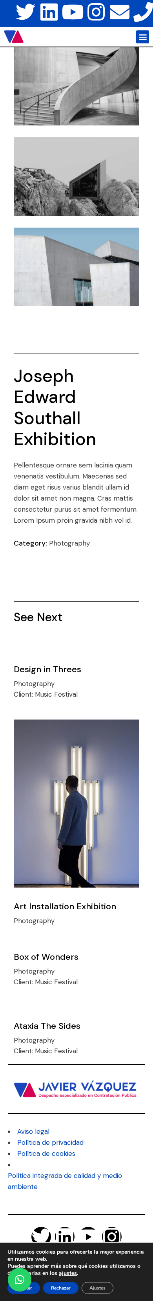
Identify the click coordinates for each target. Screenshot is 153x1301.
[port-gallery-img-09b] (76, 176)
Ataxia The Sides (47, 1026)
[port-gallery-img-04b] (76, 86)
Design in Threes (47, 669)
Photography (69, 543)
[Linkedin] (49, 12)
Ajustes (97, 1288)
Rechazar (61, 1288)
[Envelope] (119, 12)
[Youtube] (72, 12)
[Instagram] (96, 12)
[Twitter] (25, 12)
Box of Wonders (46, 957)
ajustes (68, 1273)
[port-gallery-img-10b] (76, 267)
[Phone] (143, 12)
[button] (142, 36)
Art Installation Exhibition (65, 906)
